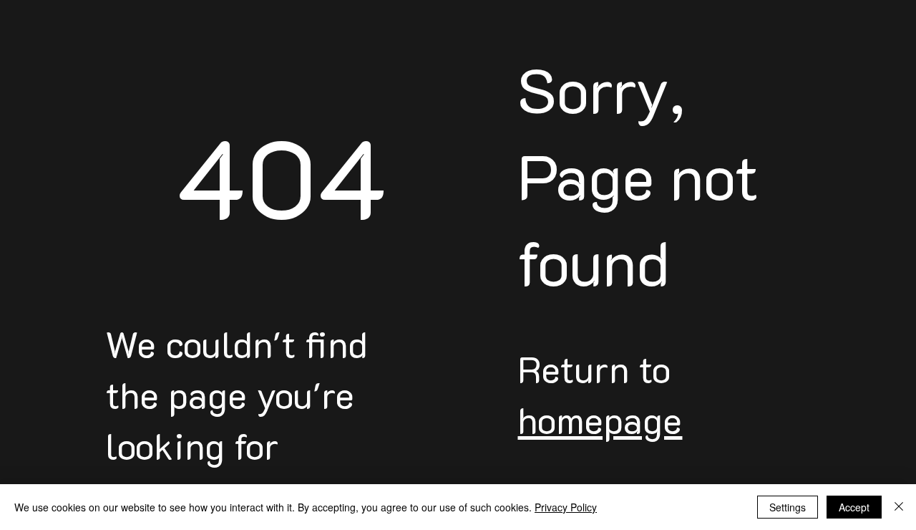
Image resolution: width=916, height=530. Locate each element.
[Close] (898, 507)
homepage (599, 419)
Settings (787, 507)
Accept (854, 507)
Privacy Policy (566, 507)
